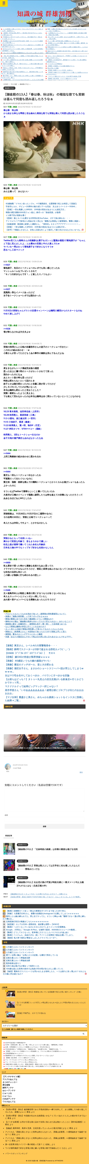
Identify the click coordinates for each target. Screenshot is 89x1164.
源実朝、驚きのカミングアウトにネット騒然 (23, 634)
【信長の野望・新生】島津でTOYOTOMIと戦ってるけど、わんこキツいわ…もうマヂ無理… (45, 897)
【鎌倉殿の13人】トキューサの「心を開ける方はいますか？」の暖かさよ (38, 894)
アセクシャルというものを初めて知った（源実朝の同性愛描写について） (36, 614)
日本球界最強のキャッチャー (14, 1053)
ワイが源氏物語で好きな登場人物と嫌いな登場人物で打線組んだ (32, 1148)
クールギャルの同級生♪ (54, 64)
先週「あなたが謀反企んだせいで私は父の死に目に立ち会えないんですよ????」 (39, 637)
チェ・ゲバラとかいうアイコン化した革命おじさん (21, 1060)
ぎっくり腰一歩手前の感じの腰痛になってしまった (63, 41)
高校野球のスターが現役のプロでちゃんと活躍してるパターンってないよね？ (29, 1055)
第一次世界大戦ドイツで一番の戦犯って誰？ (23, 1144)
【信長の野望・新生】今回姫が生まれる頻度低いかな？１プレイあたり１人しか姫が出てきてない (46, 1115)
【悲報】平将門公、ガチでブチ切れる (31, 1013)
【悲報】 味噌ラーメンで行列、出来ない (60, 70)
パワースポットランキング (16, 1153)
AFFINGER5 (59, 1161)
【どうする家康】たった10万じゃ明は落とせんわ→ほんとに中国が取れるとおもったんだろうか (51, 1003)
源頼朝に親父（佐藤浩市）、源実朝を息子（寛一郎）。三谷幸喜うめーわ (36, 624)
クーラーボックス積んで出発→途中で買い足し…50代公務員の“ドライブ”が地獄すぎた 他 (33, 1066)
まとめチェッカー (10, 1082)
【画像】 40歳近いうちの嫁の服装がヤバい (61, 66)
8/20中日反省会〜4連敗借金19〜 (15, 1043)
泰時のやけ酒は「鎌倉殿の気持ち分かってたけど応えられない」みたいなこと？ (38, 621)
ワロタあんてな (9, 1101)
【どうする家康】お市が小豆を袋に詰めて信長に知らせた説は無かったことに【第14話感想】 (44, 1122)
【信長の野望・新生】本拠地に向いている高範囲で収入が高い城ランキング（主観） (49, 992)
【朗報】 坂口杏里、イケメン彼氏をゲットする (62, 78)
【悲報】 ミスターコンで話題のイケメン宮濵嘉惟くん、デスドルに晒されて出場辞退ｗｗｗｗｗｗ (36, 1051)
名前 (6, 815)
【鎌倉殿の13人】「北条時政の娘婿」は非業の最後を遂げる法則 (47, 849)
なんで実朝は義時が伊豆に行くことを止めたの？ (25, 626)
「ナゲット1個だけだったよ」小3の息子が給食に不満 (64, 76)
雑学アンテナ (8, 1087)
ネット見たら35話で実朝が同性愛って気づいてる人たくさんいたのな (34, 629)
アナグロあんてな (10, 1079)
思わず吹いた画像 (53, 68)
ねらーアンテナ (9, 1090)
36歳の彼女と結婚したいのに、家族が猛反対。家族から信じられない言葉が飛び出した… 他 (34, 1064)
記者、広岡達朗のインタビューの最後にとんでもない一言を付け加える (27, 1047)
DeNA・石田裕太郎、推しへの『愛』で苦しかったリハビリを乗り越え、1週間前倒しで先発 (34, 1045)
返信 (81, 772)
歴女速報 (6, 1085)
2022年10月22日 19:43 (20, 765)
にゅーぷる (7, 1093)
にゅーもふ (7, 1096)
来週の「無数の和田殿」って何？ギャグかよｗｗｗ (26, 616)
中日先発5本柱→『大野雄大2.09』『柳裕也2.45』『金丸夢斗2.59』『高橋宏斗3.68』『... (33, 1049)
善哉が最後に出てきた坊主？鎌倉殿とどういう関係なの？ (29, 619)
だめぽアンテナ (9, 1099)
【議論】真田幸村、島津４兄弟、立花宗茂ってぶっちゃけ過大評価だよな (35, 1128)
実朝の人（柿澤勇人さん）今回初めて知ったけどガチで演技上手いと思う (36, 631)
